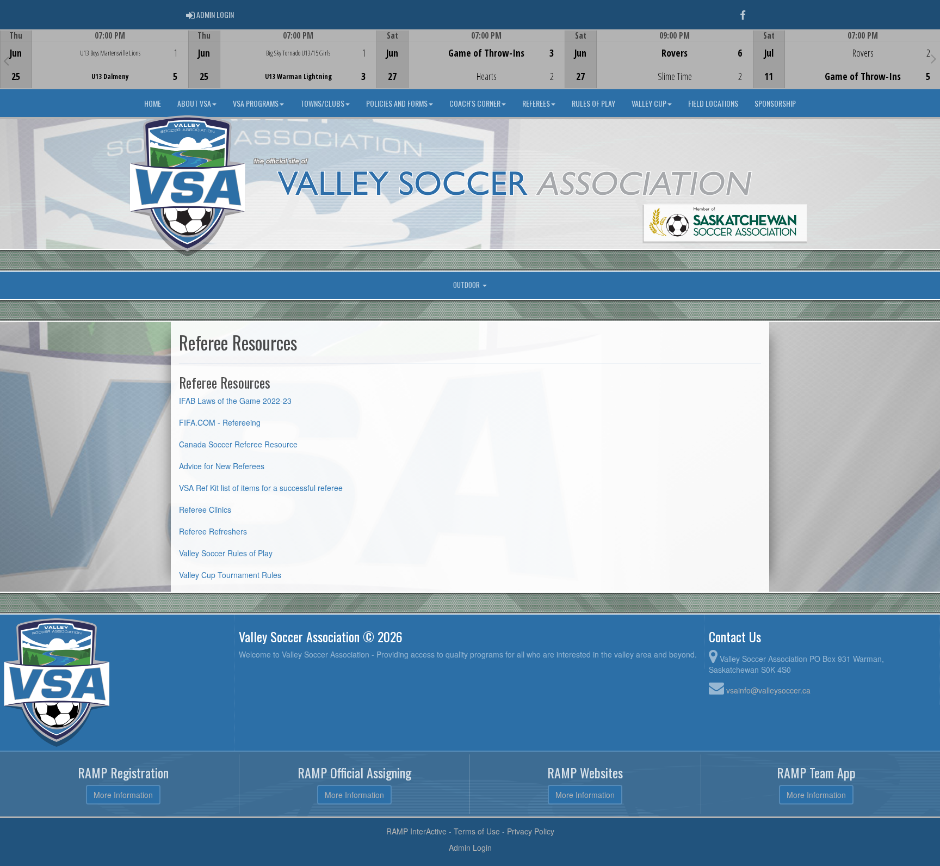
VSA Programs (256, 103)
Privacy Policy (530, 831)
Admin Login (470, 847)
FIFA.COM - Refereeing (220, 422)
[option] (94, 59)
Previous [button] (6, 60)
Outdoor (467, 285)
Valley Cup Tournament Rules (230, 574)
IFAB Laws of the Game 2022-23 (235, 400)
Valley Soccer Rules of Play (226, 553)
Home (152, 103)
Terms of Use (477, 831)
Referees (536, 103)
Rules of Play (593, 103)
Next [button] (933, 58)
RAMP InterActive (416, 831)
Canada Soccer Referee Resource (239, 444)
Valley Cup (649, 103)
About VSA (194, 103)
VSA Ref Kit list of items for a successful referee (261, 487)
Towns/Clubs (322, 103)
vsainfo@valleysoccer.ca (768, 690)
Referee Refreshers (213, 531)
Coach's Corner (474, 103)
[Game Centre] (94, 68)
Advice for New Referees (221, 465)
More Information (123, 794)
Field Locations (713, 103)
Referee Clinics (205, 509)
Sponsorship (775, 103)
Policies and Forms (397, 103)
